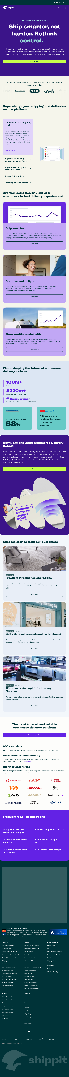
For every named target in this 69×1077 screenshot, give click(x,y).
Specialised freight (29, 976)
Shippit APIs (27, 761)
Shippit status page (8, 1006)
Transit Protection (29, 1038)
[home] (9, 8)
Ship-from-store (29, 964)
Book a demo (34, 61)
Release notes (51, 945)
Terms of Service (4, 1038)
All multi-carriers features (9, 979)
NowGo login (28, 1017)
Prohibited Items (17, 1038)
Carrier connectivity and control (11, 954)
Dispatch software (7, 985)
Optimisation (5, 964)
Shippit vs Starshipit (53, 972)
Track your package (30, 1011)
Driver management (7, 976)
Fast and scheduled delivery (32, 967)
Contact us (5, 1018)
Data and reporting (7, 970)
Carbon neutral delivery (31, 985)
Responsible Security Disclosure (55, 1038)
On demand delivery (30, 970)
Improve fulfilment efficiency (32, 958)
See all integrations (34, 735)
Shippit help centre (7, 997)
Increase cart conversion (31, 945)
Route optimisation (7, 982)
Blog (48, 948)
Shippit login (28, 1014)
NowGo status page (7, 1009)
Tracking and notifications (9, 973)
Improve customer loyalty (31, 948)
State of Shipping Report (54, 951)
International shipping (30, 982)
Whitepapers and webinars (54, 954)
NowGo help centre (7, 1000)
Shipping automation (8, 961)
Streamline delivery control (32, 961)
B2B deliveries (28, 979)
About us (27, 997)
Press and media (29, 1003)
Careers (26, 1000)
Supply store (5, 1015)
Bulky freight (28, 973)
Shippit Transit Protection (9, 951)
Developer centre (7, 1003)
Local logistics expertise (31, 988)
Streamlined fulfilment (8, 967)
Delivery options (6, 948)
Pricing (49, 968)
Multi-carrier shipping (8, 945)
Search (26, 1007)
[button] (60, 8)
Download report (34, 469)
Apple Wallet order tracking (10, 958)
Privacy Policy (41, 1038)
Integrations (50, 965)
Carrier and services (7, 1012)
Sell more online (28, 951)
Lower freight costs (30, 954)
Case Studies (51, 958)
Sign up (26, 1020)
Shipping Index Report (53, 961)
